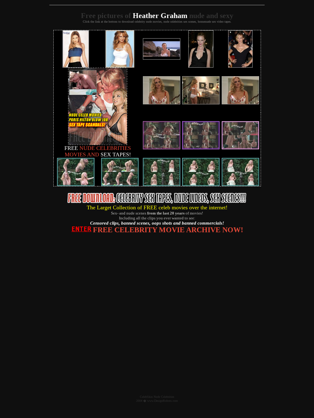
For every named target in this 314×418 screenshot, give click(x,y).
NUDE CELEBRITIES (97, 148)
